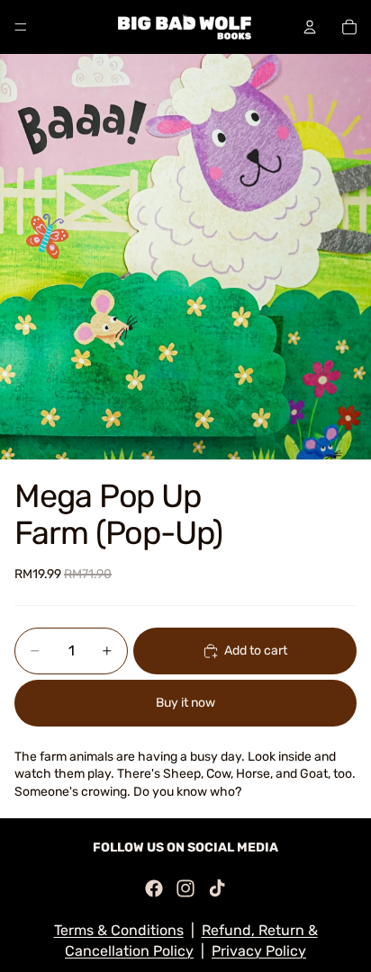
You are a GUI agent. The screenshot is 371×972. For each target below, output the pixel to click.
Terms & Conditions (119, 930)
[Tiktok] (217, 888)
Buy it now (185, 702)
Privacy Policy (259, 950)
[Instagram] (185, 888)
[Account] (310, 27)
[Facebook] (154, 888)
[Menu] (20, 27)
